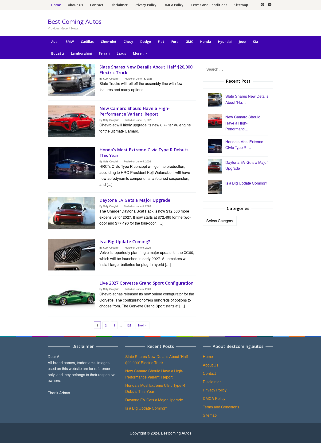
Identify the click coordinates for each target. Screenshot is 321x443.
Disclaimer (212, 381)
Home (208, 356)
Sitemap (210, 415)
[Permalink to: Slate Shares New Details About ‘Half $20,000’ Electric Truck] (71, 79)
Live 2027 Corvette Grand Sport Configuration (146, 283)
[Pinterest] (262, 5)
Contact (209, 373)
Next (141, 325)
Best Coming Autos (75, 21)
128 (128, 325)
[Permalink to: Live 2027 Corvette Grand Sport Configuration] (71, 295)
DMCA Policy (214, 398)
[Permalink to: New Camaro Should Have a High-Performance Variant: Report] (71, 120)
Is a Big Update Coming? (124, 241)
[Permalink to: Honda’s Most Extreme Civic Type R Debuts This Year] (71, 162)
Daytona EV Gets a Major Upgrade (134, 200)
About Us (210, 365)
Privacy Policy (215, 390)
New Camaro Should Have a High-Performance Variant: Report (134, 111)
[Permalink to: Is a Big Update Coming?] (71, 254)
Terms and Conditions (221, 407)
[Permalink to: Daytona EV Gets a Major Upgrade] (71, 212)
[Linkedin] (269, 5)
